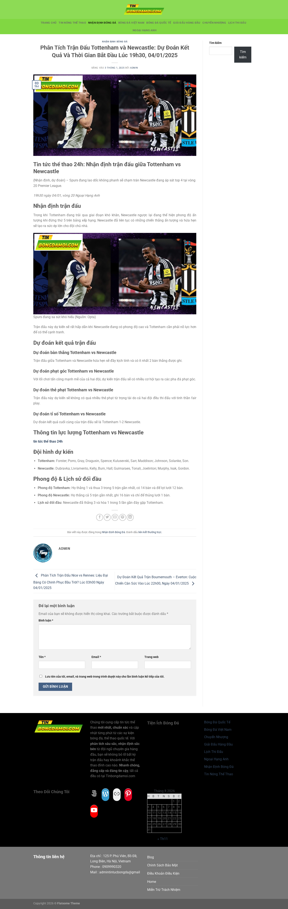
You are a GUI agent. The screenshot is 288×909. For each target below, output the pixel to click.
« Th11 (162, 839)
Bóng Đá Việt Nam (131, 22)
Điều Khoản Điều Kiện (163, 873)
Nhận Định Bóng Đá (102, 22)
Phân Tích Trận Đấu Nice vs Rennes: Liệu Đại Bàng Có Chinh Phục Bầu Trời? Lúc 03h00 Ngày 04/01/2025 (70, 581)
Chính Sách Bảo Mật (162, 865)
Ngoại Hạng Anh (144, 30)
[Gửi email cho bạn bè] (115, 517)
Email (96, 657)
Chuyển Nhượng (214, 22)
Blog (150, 857)
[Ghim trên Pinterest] (122, 517)
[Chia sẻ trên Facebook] (99, 517)
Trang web (151, 657)
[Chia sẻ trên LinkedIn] (130, 517)
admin (134, 67)
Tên (42, 657)
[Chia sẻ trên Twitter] (107, 517)
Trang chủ (49, 22)
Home (151, 882)
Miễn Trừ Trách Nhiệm (163, 890)
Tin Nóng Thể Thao (72, 22)
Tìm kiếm (215, 43)
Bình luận (46, 620)
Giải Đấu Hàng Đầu (186, 22)
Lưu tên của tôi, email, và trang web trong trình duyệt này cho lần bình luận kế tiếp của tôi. (104, 676)
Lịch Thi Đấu (237, 22)
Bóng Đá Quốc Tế (158, 22)
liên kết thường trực (149, 532)
